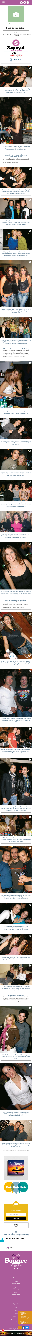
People (21, 23)
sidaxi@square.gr (16, 1283)
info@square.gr (16, 1289)
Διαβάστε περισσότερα (11, 1248)
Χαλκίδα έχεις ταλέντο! (16, 1238)
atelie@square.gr (16, 1294)
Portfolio (19, 1247)
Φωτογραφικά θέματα (14, 23)
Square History (16, 1323)
